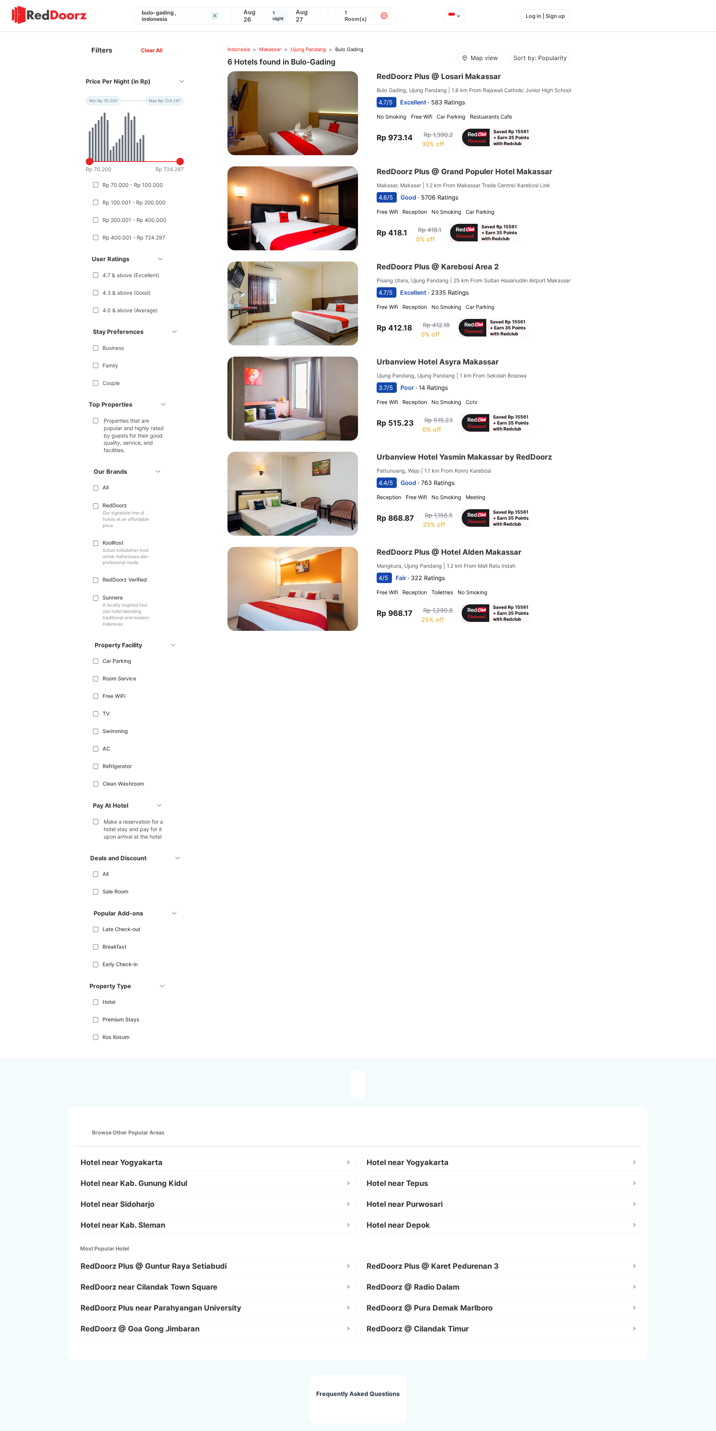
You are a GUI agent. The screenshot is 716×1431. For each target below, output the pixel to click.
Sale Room (115, 891)
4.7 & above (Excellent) (131, 275)
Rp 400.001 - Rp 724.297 (134, 237)
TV (106, 713)
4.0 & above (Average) (130, 310)
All (106, 487)
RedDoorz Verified (125, 579)
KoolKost (113, 542)
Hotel (109, 1002)
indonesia (238, 49)
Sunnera (113, 597)
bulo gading (349, 49)
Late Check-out (121, 929)
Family (110, 365)
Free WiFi (114, 696)
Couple (111, 383)
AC (106, 748)
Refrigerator (117, 766)
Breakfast (114, 946)
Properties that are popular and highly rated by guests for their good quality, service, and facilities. (134, 435)
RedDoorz (115, 505)
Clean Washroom (123, 783)
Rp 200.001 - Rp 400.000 (134, 220)
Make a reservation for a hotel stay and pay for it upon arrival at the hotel (133, 828)
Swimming (115, 731)
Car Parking (117, 661)
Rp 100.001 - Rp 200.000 (134, 202)
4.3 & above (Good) (127, 292)
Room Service (119, 678)
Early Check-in (120, 964)
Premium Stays (121, 1019)
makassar (270, 49)
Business (113, 348)
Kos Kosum (116, 1037)
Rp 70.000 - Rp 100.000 (133, 185)
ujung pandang (308, 49)
